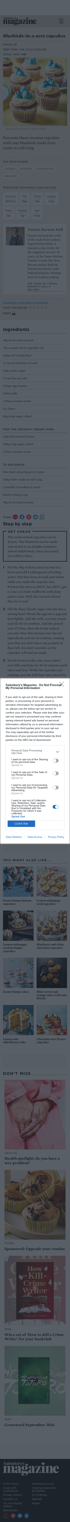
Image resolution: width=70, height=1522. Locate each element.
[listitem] (35, 751)
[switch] (56, 760)
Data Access (35, 836)
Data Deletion (14, 836)
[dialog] (35, 761)
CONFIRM (21, 823)
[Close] (62, 685)
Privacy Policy (56, 836)
